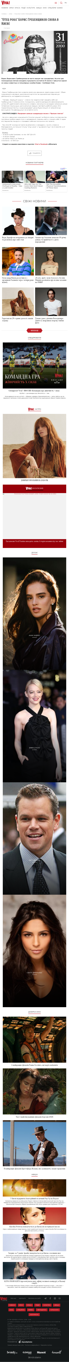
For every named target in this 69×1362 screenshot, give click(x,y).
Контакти (22, 1298)
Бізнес (30, 1309)
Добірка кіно (34, 1012)
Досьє (35, 553)
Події (37, 1305)
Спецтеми (20, 1309)
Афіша (34, 1174)
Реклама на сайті (34, 1298)
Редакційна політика (46, 1345)
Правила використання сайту (16, 1345)
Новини (12, 1305)
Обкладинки (41, 1309)
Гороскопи (54, 1309)
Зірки (21, 1305)
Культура (47, 1305)
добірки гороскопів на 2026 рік (34, 480)
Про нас (13, 1298)
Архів (10, 13)
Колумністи (34, 1314)
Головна (4, 13)
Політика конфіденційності (32, 1345)
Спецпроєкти (34, 338)
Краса (29, 1305)
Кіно (11, 1309)
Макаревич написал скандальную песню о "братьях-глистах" (41, 113)
